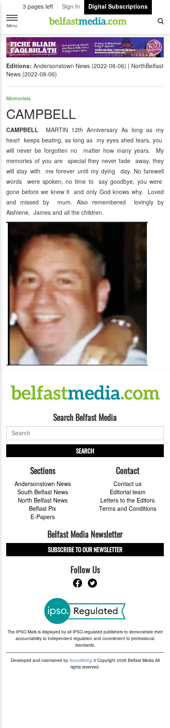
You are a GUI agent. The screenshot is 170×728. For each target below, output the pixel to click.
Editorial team (128, 492)
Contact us (127, 483)
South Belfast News (42, 492)
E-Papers (43, 516)
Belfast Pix (42, 508)
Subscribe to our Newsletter (85, 549)
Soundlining (80, 660)
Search (85, 450)
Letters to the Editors (127, 500)
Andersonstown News (42, 483)
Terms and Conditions (127, 508)
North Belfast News (43, 500)
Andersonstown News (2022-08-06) (79, 66)
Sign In (71, 6)
